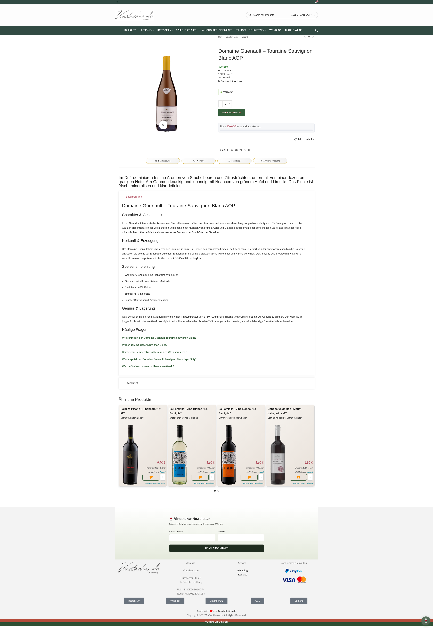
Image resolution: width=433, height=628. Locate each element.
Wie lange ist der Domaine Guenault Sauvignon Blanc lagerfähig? (159, 359)
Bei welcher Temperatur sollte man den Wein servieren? (154, 352)
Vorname (221, 531)
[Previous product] (305, 37)
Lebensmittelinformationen (155, 483)
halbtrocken (234, 418)
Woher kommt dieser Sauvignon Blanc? (144, 345)
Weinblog (242, 570)
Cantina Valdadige (276, 418)
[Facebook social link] (228, 150)
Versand (226, 77)
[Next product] (313, 37)
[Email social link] (236, 150)
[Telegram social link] (249, 150)
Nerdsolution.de (227, 611)
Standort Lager (232, 37)
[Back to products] (309, 37)
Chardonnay (175, 418)
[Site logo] (134, 15)
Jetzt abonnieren (216, 548)
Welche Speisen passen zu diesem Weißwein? (148, 366)
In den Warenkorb (231, 113)
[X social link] (232, 150)
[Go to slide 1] (215, 491)
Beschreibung (164, 160)
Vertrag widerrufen (216, 622)
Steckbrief (236, 160)
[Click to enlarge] (163, 125)
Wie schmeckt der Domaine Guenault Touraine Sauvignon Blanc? (159, 338)
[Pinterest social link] (241, 150)
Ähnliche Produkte (272, 160)
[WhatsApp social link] (245, 150)
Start (220, 37)
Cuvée (185, 418)
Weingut (200, 160)
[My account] (316, 30)
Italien (133, 418)
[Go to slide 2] (218, 491)
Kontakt (242, 574)
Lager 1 (245, 37)
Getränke (124, 418)
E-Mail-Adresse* (176, 531)
